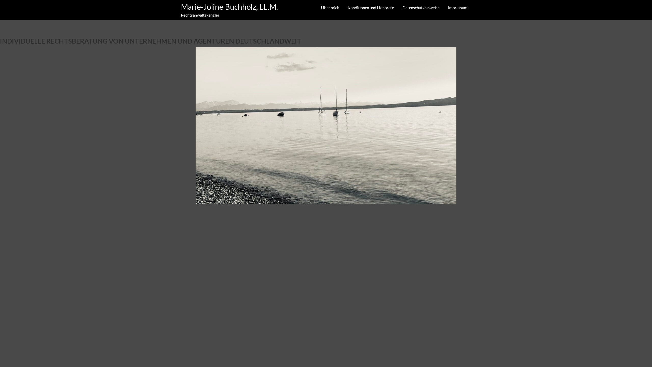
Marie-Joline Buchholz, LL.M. (229, 6)
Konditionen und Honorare (371, 7)
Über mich (330, 7)
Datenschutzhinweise (421, 7)
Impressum (457, 7)
